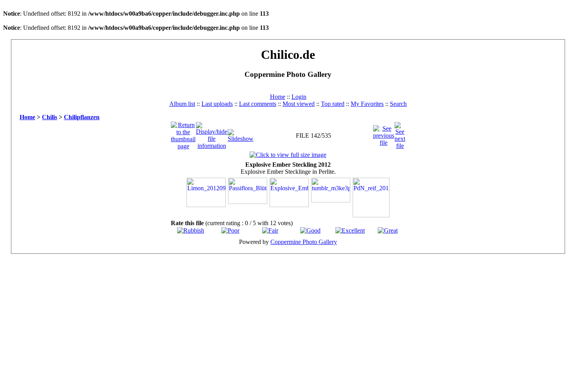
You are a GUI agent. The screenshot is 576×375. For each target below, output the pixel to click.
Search (398, 103)
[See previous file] (383, 133)
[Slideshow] (241, 133)
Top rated (332, 103)
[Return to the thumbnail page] (183, 133)
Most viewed (299, 103)
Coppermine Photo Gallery (303, 241)
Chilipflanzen (82, 117)
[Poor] (230, 230)
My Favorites (367, 103)
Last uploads (217, 103)
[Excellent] (350, 230)
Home (277, 96)
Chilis (49, 117)
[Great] (388, 230)
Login (299, 96)
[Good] (310, 230)
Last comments (257, 103)
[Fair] (270, 230)
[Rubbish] (190, 230)
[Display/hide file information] (211, 133)
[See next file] (400, 133)
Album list (182, 103)
